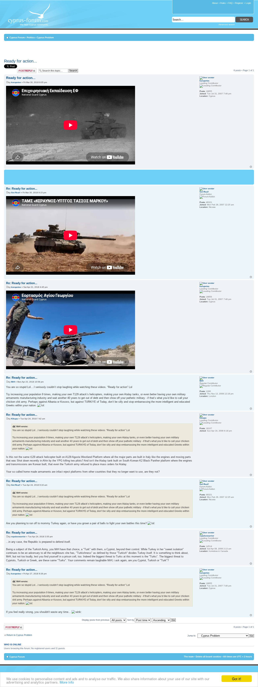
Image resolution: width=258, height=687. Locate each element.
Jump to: (191, 635)
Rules (223, 3)
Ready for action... (20, 61)
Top (251, 167)
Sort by (131, 620)
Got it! (236, 678)
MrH (13, 382)
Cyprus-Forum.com (30, 17)
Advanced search (226, 24)
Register (239, 3)
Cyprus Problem (45, 37)
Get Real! (15, 192)
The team (189, 656)
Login (248, 3)
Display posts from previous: (96, 620)
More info (67, 682)
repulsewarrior (18, 536)
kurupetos (16, 82)
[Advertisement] (129, 49)
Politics (31, 37)
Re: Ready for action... (21, 188)
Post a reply (23, 69)
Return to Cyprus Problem (19, 635)
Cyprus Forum (17, 37)
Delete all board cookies (208, 656)
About (215, 3)
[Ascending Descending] (164, 620)
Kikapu (14, 419)
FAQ (230, 3)
